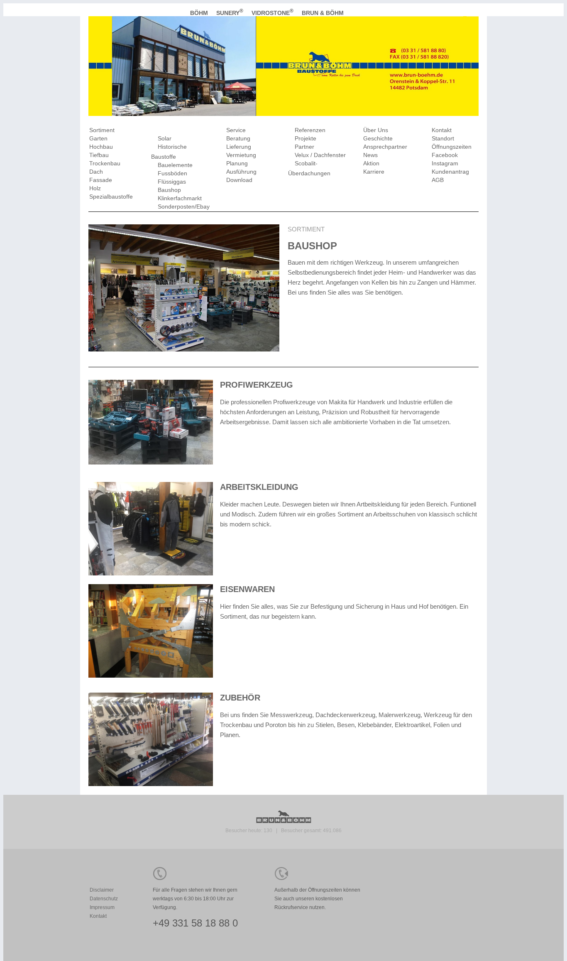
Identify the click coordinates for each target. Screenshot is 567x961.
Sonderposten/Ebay (184, 206)
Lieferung (238, 146)
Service (236, 130)
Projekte (305, 138)
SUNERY (229, 13)
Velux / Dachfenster (320, 155)
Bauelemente (175, 165)
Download (239, 180)
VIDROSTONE (272, 13)
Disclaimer (102, 890)
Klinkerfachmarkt (180, 198)
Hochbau (101, 146)
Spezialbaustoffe (111, 196)
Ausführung (241, 171)
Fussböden (172, 173)
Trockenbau (104, 163)
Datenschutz (104, 899)
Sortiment (102, 130)
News (370, 155)
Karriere (373, 171)
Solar (164, 138)
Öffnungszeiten (452, 146)
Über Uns (375, 130)
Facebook (445, 155)
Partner (304, 146)
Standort (443, 138)
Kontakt (442, 130)
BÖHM (200, 13)
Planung (237, 163)
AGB (438, 180)
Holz (95, 188)
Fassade (100, 180)
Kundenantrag (450, 171)
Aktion (371, 163)
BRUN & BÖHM (323, 13)
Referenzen (310, 130)
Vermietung (241, 155)
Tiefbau (99, 155)
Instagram (445, 163)
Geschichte (378, 138)
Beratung (238, 138)
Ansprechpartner (385, 146)
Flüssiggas (172, 181)
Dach (96, 171)
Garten (98, 138)
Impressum (102, 907)
